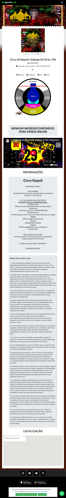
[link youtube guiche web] (36, 473)
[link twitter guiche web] (43, 473)
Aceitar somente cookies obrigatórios (26, 494)
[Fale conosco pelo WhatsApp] (62, 493)
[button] (33, 258)
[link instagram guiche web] (23, 473)
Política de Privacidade (41, 491)
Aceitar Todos (42, 494)
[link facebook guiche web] (29, 473)
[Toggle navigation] (62, 2)
